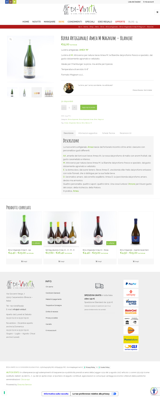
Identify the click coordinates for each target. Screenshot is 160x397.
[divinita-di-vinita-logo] (80, 11)
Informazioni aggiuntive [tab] (87, 133)
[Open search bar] (137, 21)
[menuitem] (134, 2)
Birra (83, 123)
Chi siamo (49, 287)
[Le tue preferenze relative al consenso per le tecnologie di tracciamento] (4, 392)
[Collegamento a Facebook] (7, 2)
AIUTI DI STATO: (13, 372)
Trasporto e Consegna (54, 305)
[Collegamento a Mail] (14, 2)
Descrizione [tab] (68, 133)
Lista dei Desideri (134, 2)
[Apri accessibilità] (154, 390)
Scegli (25, 261)
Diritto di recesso (52, 312)
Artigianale (72, 123)
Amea (66, 123)
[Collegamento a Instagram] (10, 2)
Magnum (101, 119)
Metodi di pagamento (54, 299)
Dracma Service (25, 384)
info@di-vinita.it (19, 309)
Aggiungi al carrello (88, 107)
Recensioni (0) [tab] (125, 133)
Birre (95, 119)
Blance (87, 123)
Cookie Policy (105, 367)
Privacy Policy (90, 367)
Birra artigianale (73, 119)
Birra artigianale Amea (86, 119)
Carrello (49, 324)
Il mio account (148, 2)
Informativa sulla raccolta (56, 393)
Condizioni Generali (53, 293)
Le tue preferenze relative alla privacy (91, 393)
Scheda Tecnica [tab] (108, 133)
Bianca (78, 123)
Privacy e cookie (52, 318)
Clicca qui (25, 379)
